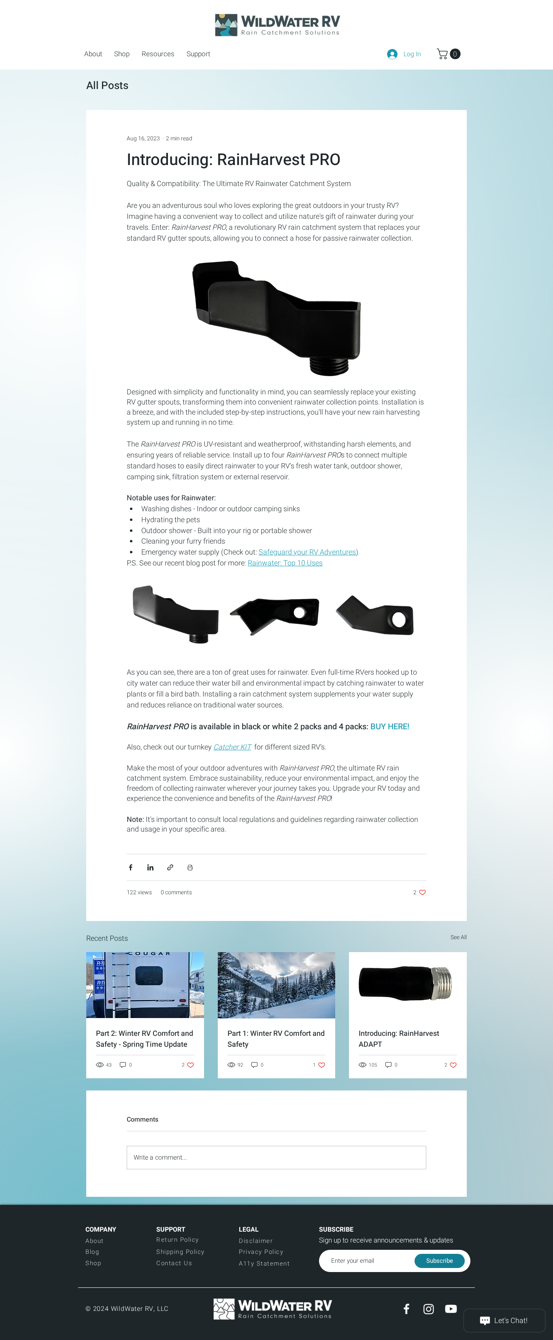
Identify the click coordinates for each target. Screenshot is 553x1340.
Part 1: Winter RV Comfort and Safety (276, 1039)
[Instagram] (429, 1309)
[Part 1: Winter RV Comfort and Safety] (277, 985)
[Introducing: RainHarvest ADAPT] (408, 985)
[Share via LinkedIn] (150, 867)
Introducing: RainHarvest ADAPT (399, 1039)
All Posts (107, 85)
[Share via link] (170, 867)
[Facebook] (406, 1309)
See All (459, 937)
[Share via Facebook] (130, 867)
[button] (122, 54)
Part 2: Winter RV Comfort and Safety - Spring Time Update (144, 1039)
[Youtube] (451, 1309)
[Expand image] (176, 618)
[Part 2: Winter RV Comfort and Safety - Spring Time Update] (145, 985)
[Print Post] (190, 867)
